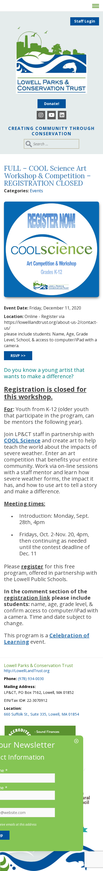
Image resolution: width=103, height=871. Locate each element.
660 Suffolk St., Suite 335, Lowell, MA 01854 (41, 714)
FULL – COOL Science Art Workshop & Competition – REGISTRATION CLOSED (47, 176)
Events (36, 191)
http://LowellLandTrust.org (26, 670)
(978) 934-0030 (31, 678)
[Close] (76, 741)
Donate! (51, 103)
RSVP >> (18, 355)
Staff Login (84, 21)
